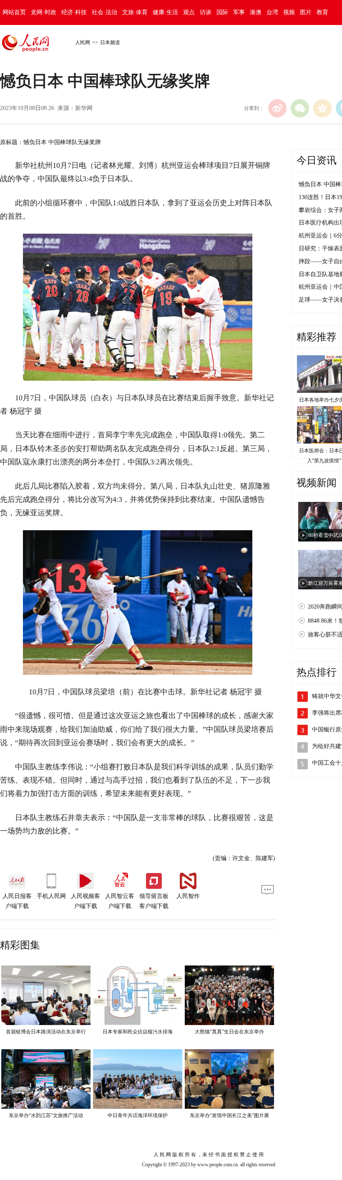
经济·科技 (74, 12)
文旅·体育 (135, 12)
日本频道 (110, 42)
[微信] (300, 108)
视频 (289, 12)
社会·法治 (104, 12)
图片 (306, 12)
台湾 (272, 12)
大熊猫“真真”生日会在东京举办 (229, 1032)
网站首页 (14, 12)
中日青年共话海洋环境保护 (138, 1115)
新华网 (84, 108)
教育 (322, 12)
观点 (189, 12)
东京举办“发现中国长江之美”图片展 (229, 1115)
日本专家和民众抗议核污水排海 (138, 1032)
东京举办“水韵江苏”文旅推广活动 (46, 1115)
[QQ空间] (322, 108)
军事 (239, 12)
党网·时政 (43, 12)
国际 (222, 12)
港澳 (256, 12)
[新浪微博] (277, 108)
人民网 (82, 42)
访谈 (205, 12)
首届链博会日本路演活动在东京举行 (46, 1032)
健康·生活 (165, 12)
